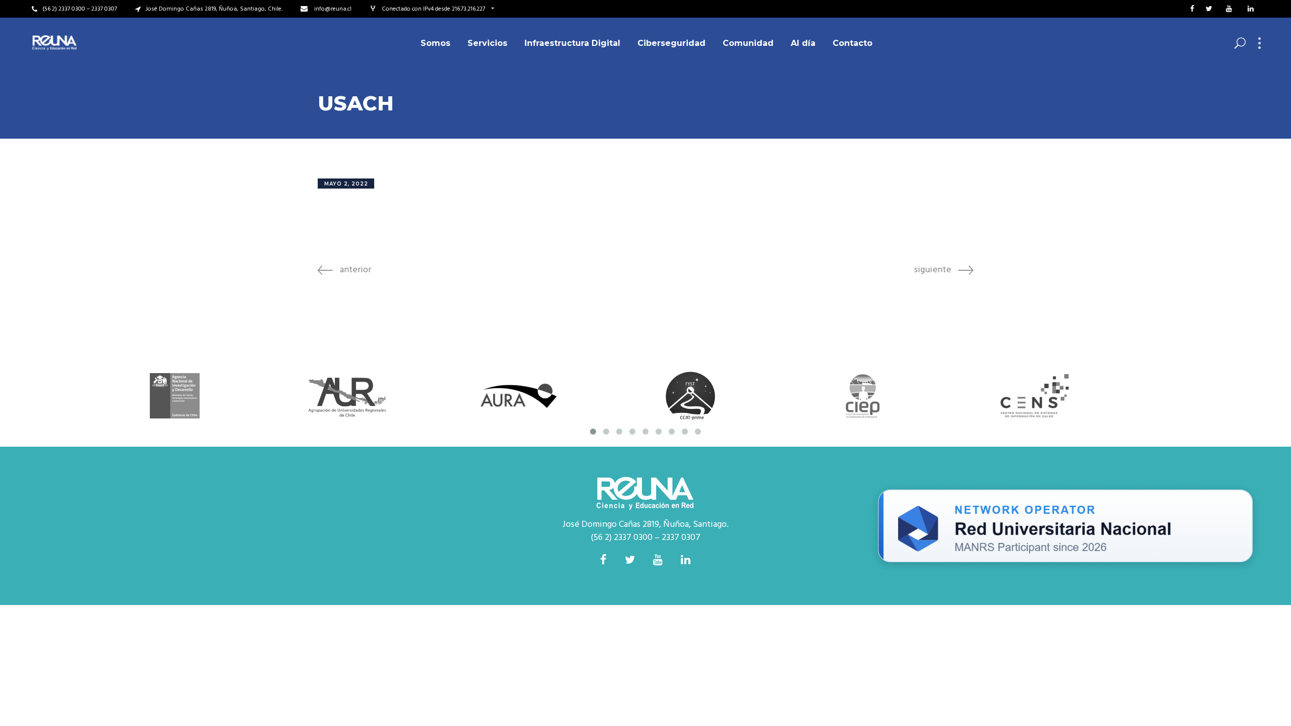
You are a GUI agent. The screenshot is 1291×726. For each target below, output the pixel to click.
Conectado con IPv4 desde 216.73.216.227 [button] (434, 9)
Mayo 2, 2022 (346, 183)
